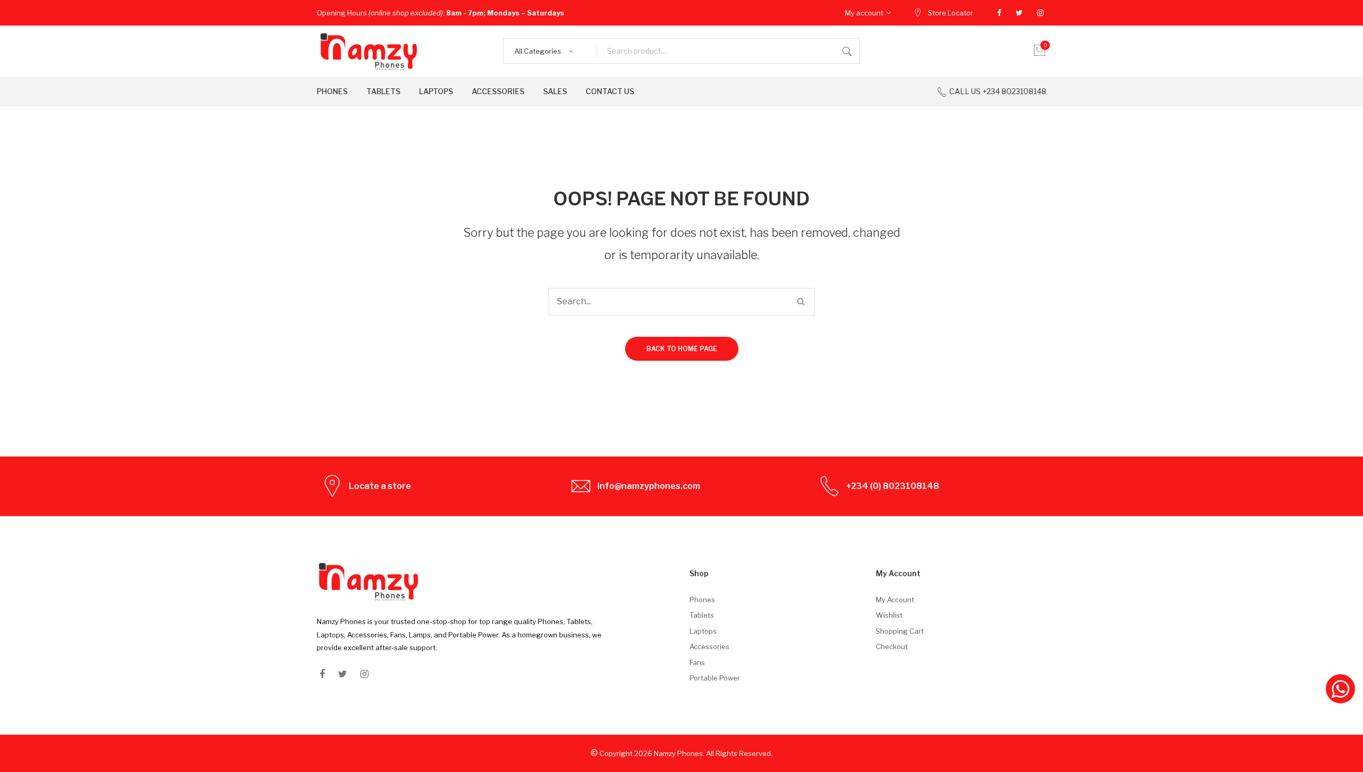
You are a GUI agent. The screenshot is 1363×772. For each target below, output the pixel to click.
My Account (895, 599)
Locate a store (380, 486)
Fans (697, 662)
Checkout (892, 646)
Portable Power (714, 678)
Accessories (709, 646)
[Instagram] (1040, 13)
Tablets (701, 615)
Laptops (703, 631)
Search (847, 51)
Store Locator (950, 13)
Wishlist (889, 615)
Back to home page (681, 349)
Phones (702, 599)
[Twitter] (1019, 13)
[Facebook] (999, 13)
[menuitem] (332, 91)
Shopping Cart (900, 631)
